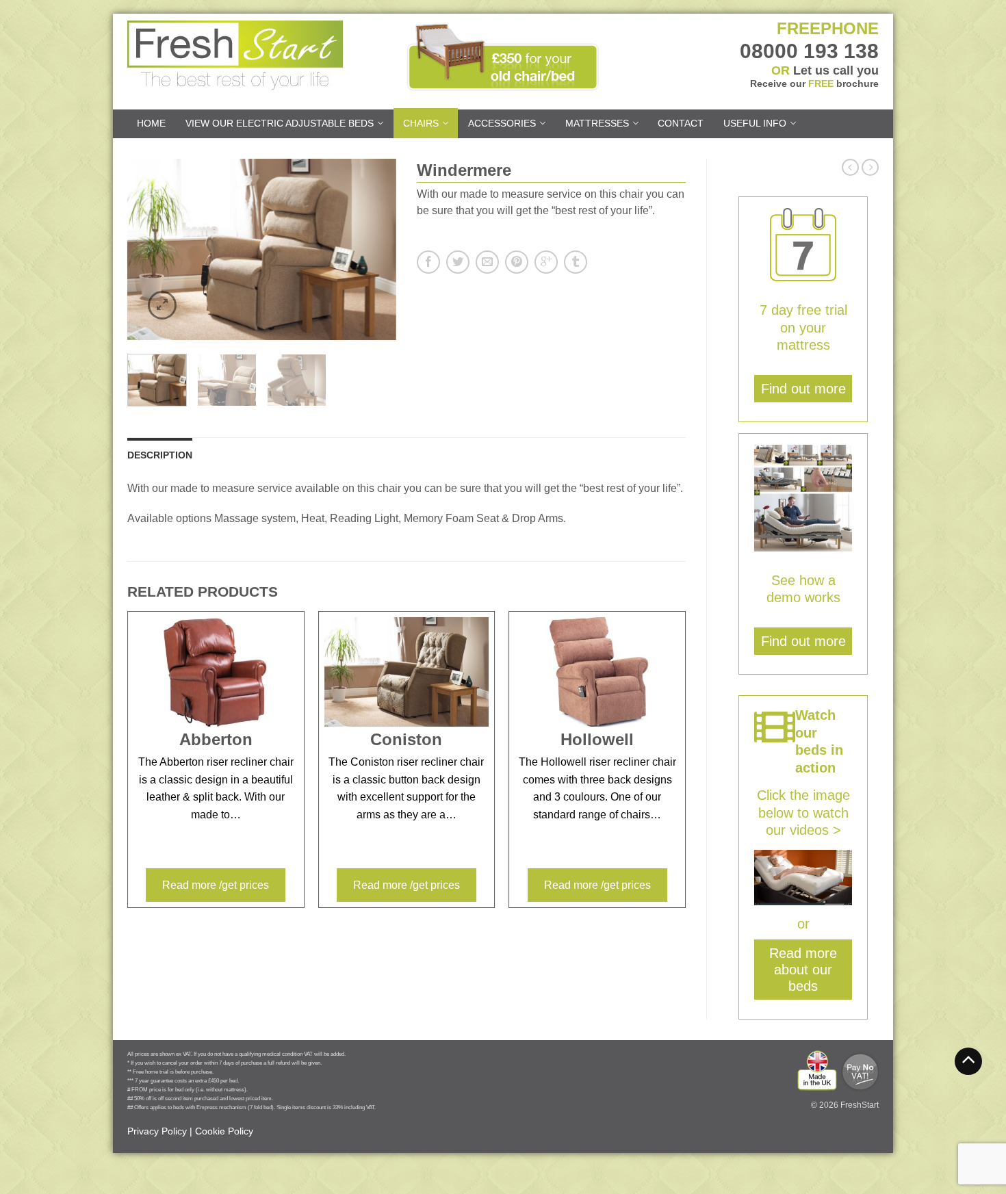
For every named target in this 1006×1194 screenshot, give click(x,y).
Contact (681, 123)
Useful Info (754, 123)
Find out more (803, 388)
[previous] (141, 249)
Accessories (502, 123)
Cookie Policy (224, 1131)
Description (159, 455)
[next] (382, 249)
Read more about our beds (803, 970)
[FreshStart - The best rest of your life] (245, 52)
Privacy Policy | (159, 1131)
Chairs (421, 123)
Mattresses (597, 123)
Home (151, 123)
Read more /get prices (215, 885)
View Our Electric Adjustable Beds (279, 123)
